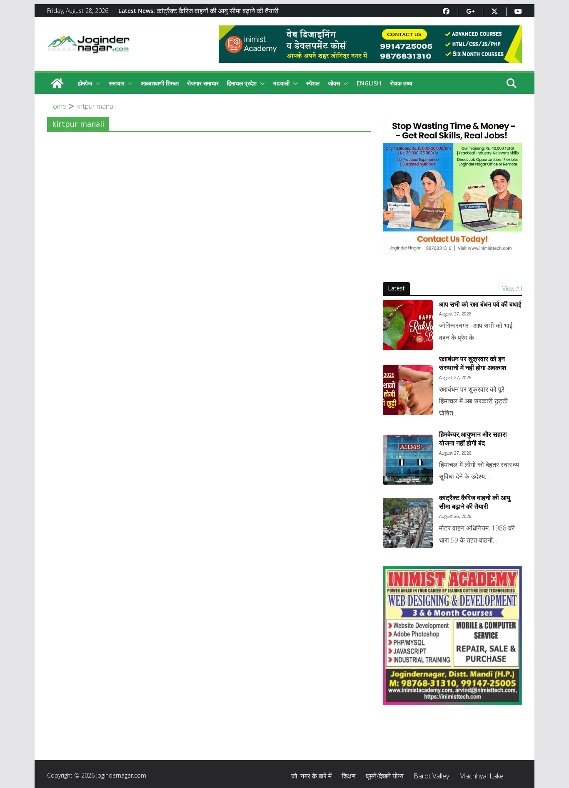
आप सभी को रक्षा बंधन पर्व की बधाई (480, 304)
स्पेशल (312, 83)
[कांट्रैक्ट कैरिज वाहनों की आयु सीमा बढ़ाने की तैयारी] (408, 523)
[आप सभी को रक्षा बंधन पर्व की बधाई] (408, 325)
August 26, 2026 (455, 516)
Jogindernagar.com (121, 775)
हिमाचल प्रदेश (242, 83)
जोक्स (334, 83)
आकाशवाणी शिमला (160, 83)
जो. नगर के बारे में (311, 775)
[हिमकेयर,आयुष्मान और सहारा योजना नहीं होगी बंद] (408, 460)
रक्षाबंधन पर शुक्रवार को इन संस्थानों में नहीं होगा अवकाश (472, 363)
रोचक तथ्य (401, 83)
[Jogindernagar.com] (57, 83)
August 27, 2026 (455, 314)
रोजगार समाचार (203, 83)
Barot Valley (431, 775)
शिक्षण (349, 775)
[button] (96, 83)
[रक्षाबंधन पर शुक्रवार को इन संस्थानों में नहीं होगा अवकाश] (408, 390)
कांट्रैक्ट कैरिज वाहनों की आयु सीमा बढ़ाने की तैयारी (218, 10)
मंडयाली (281, 83)
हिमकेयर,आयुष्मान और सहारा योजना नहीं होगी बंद (473, 439)
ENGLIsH (369, 83)
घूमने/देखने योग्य (385, 775)
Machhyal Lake (481, 775)
